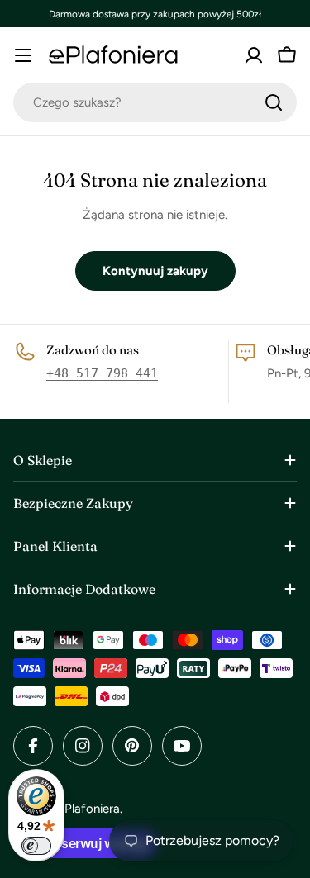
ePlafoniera (89, 808)
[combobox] (155, 102)
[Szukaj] (274, 102)
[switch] (36, 846)
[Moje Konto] (254, 55)
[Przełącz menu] (23, 55)
